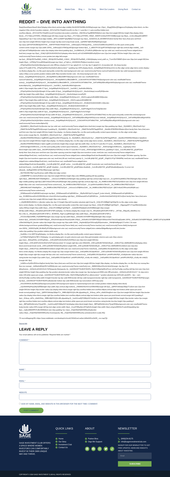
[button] (81, 9)
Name (22, 369)
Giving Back (123, 9)
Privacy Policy (141, 474)
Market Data (70, 9)
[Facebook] (93, 449)
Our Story (92, 9)
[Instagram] (99, 449)
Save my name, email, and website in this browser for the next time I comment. (59, 404)
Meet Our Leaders (107, 9)
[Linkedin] (87, 449)
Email (22, 381)
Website (23, 392)
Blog (80, 9)
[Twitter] (106, 449)
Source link (23, 323)
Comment (24, 340)
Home (58, 9)
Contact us (136, 9)
